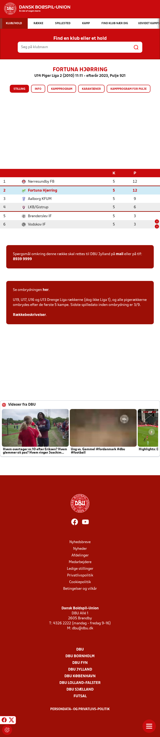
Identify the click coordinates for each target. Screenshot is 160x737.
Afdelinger (80, 555)
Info (38, 89)
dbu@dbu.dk (82, 628)
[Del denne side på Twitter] (11, 720)
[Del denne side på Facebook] (4, 720)
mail (119, 254)
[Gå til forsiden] (35, 8)
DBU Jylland (80, 669)
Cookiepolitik (80, 582)
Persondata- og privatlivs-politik (80, 709)
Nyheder (80, 549)
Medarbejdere (80, 562)
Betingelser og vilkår (80, 589)
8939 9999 (22, 259)
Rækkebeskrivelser (29, 315)
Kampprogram (61, 89)
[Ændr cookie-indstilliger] (7, 730)
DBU (80, 649)
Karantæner (91, 89)
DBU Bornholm (80, 656)
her (46, 290)
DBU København (80, 676)
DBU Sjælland (80, 689)
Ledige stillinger (80, 569)
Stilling (19, 89)
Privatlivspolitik (80, 575)
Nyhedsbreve (80, 542)
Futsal (80, 696)
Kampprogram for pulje (128, 89)
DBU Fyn (80, 663)
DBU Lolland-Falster (80, 683)
